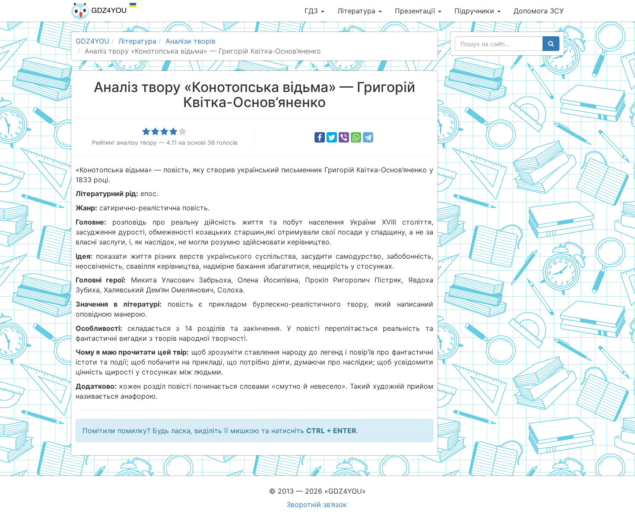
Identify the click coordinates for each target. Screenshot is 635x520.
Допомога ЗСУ (539, 10)
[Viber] (344, 137)
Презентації (416, 10)
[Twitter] (332, 137)
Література (357, 10)
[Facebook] (319, 137)
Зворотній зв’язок (316, 504)
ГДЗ (312, 10)
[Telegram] (368, 137)
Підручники (475, 10)
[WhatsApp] (356, 137)
